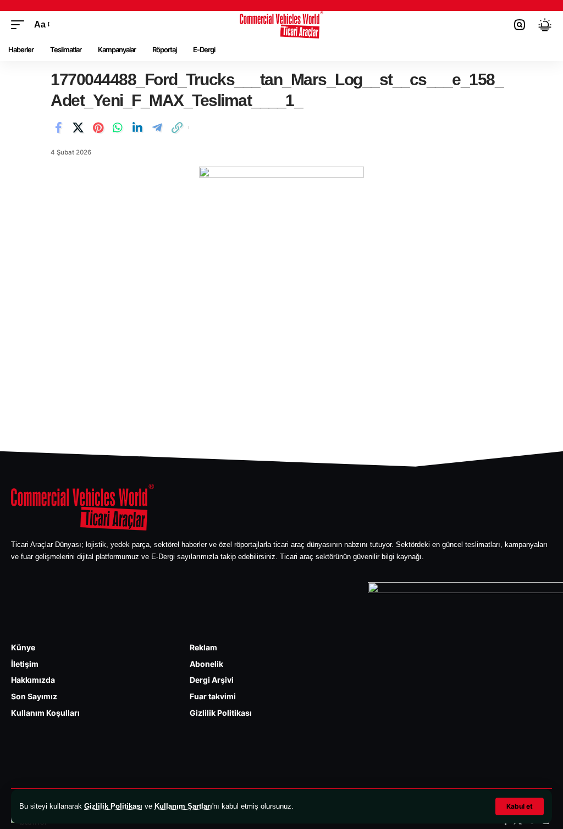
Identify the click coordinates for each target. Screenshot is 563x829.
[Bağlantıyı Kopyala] (177, 127)
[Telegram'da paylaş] (157, 127)
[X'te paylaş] (78, 127)
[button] (519, 806)
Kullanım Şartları (183, 806)
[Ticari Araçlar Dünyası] (282, 24)
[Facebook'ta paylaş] (58, 127)
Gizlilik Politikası (113, 806)
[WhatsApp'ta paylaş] (117, 127)
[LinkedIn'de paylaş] (137, 127)
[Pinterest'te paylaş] (98, 127)
